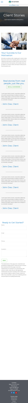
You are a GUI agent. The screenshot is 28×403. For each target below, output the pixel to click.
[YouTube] (16, 393)
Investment (14, 399)
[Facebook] (12, 393)
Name (2, 225)
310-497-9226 (15, 384)
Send (4, 260)
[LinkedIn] (14, 393)
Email (2, 233)
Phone (3, 241)
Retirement (14, 398)
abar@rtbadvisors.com (14, 390)
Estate (14, 401)
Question (3, 249)
